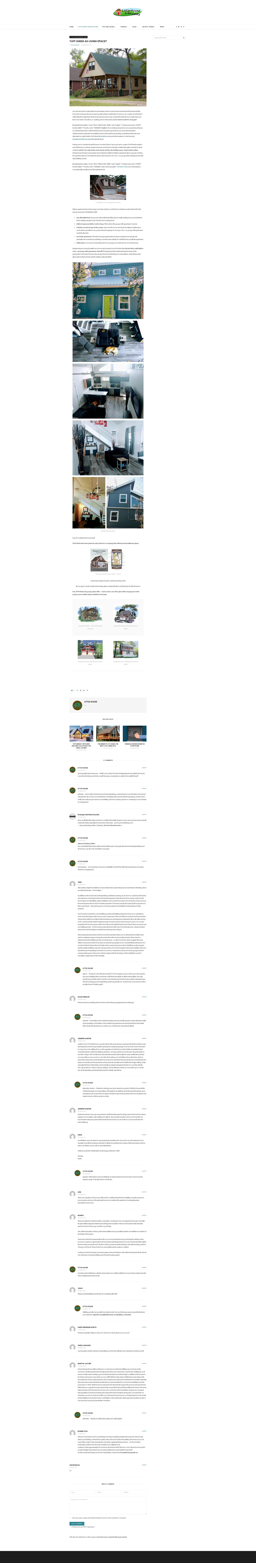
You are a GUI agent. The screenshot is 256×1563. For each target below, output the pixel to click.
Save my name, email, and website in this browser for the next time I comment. (99, 1518)
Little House (75, 45)
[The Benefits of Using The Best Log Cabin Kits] (108, 733)
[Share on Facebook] (60, 118)
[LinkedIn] (60, 134)
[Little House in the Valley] (128, 12)
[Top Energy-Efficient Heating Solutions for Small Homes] (81, 733)
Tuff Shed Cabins (122, 167)
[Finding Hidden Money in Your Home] (134, 733)
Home (72, 27)
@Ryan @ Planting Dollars (86, 843)
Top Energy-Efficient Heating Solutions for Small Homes (81, 746)
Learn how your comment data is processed (111, 1537)
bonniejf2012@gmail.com (129, 1452)
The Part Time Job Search (112, 825)
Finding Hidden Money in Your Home (135, 745)
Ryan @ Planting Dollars (88, 815)
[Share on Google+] (83, 690)
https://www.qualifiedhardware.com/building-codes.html (112, 1315)
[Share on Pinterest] (87, 690)
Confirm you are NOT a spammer (82, 1527)
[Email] (60, 139)
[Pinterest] (60, 128)
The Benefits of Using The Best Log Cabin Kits (108, 745)
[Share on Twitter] (60, 123)
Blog (134, 27)
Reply (144, 768)
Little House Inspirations (88, 27)
